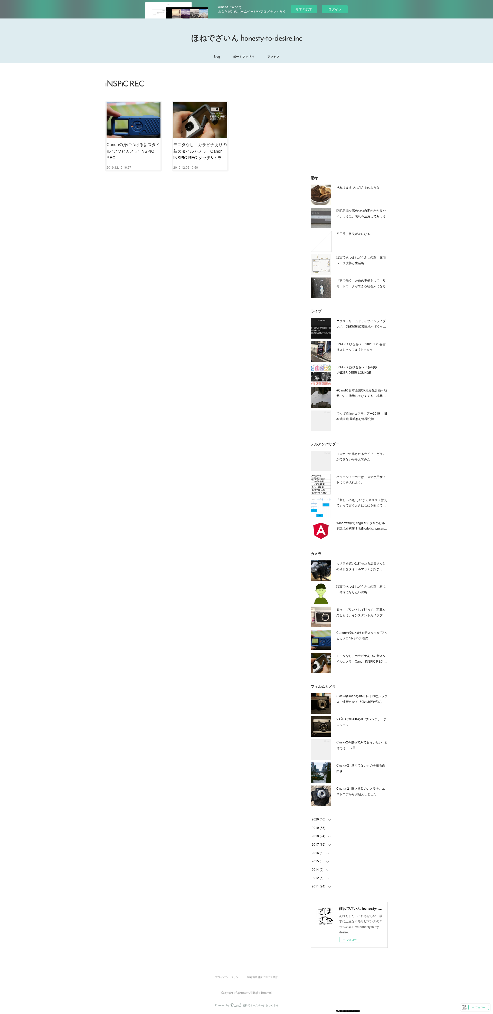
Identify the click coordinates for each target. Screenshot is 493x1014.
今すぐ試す (304, 8)
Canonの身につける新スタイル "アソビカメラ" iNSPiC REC (133, 150)
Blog (217, 56)
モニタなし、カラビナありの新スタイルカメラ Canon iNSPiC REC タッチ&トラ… (200, 150)
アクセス (273, 56)
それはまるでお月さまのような (358, 187)
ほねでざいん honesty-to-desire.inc (246, 39)
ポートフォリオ (243, 56)
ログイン (335, 9)
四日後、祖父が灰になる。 (354, 233)
